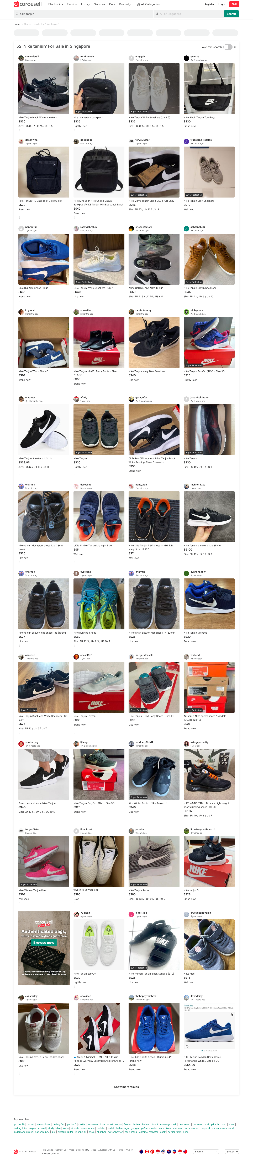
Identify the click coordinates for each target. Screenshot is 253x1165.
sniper (32, 1128)
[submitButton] (231, 13)
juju (53, 1131)
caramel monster (148, 1131)
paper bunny (42, 1131)
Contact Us (60, 1149)
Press (71, 1149)
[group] (44, 948)
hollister (101, 1128)
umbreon (178, 1128)
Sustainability (82, 1149)
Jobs (93, 1149)
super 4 (205, 1128)
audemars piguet (23, 1131)
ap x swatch (192, 1128)
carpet (30, 1124)
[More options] (19, 130)
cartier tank (174, 1131)
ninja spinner (43, 1124)
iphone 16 (19, 1124)
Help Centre (47, 1149)
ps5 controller (149, 1128)
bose (185, 1131)
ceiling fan (58, 1124)
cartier (82, 1124)
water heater (115, 1131)
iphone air (80, 1131)
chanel (42, 1128)
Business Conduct (50, 1153)
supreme (93, 1124)
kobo (65, 1128)
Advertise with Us (106, 1149)
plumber (101, 1131)
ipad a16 (71, 1124)
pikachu (215, 1124)
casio (91, 1131)
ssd (224, 1124)
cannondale (87, 1128)
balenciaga (122, 1128)
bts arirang (131, 1131)
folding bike (20, 1128)
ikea (168, 1128)
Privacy (129, 1149)
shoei (231, 1124)
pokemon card (201, 1124)
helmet (146, 1124)
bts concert (106, 1124)
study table (54, 1128)
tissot (155, 1124)
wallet (111, 1128)
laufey (136, 1124)
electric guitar (65, 1131)
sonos (118, 1124)
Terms (120, 1149)
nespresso (184, 1124)
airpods (75, 1128)
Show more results (126, 1087)
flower (127, 1124)
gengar (135, 1128)
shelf (163, 1131)
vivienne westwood (223, 1128)
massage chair (168, 1124)
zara (161, 1128)
